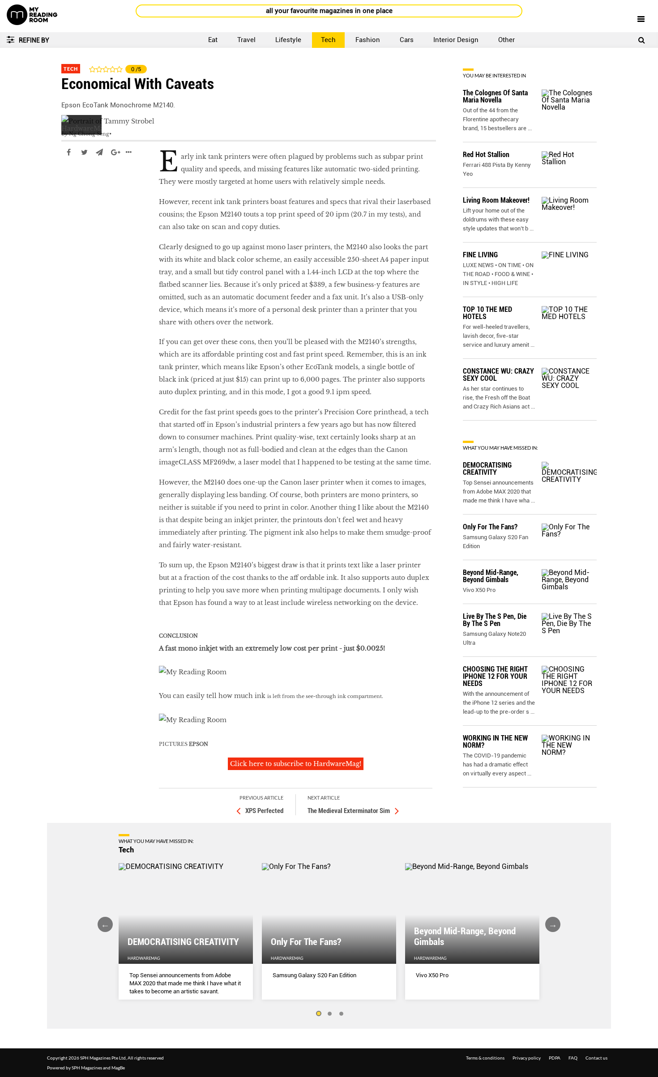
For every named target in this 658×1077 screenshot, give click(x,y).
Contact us (596, 1057)
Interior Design (456, 40)
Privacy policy (527, 1057)
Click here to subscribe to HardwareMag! (295, 764)
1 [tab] (318, 1014)
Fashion (367, 40)
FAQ (572, 1057)
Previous (105, 924)
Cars (407, 40)
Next (552, 924)
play (68, 179)
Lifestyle (288, 40)
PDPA (554, 1057)
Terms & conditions (485, 1057)
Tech (328, 40)
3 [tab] (341, 1014)
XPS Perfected (264, 811)
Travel (246, 40)
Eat (213, 40)
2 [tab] (330, 1014)
